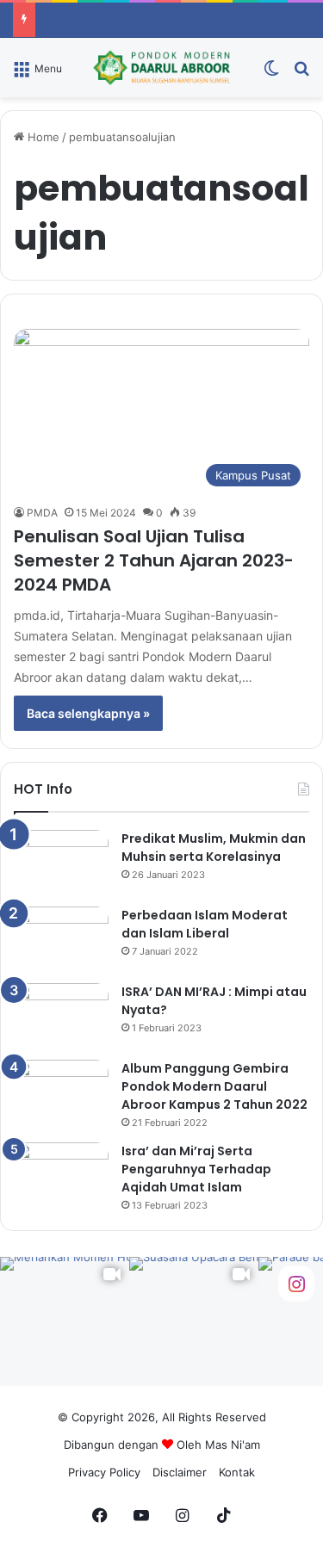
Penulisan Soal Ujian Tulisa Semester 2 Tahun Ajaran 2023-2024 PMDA (154, 560)
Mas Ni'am (232, 1444)
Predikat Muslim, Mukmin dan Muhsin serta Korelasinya (213, 847)
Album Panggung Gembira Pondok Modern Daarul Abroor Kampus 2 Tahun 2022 (214, 1086)
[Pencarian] (301, 73)
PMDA (42, 512)
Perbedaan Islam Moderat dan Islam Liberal (204, 924)
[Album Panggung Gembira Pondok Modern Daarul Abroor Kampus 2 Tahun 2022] (61, 1092)
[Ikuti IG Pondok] (296, 1283)
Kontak (237, 1472)
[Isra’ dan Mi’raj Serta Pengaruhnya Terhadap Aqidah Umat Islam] (61, 1174)
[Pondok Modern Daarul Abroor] (162, 67)
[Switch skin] (271, 73)
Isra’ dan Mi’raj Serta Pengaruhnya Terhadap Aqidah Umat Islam (196, 1169)
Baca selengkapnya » (88, 713)
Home (41, 137)
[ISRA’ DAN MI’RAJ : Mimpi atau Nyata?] (61, 1015)
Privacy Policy (104, 1472)
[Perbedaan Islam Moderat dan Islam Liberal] (61, 938)
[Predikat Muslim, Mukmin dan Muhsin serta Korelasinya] (61, 862)
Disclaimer (179, 1472)
